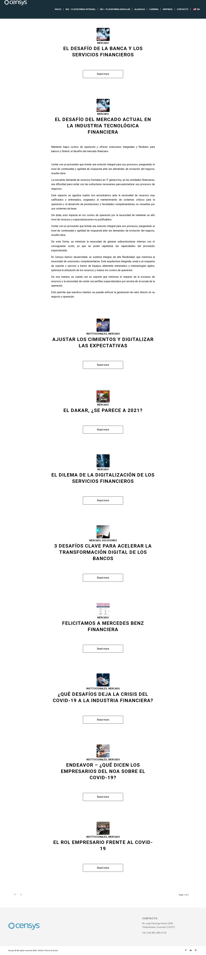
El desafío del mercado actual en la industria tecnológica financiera (103, 126)
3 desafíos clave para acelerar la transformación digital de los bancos (103, 552)
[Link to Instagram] (195, 950)
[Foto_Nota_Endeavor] (103, 750)
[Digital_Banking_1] (103, 679)
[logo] (15, 9)
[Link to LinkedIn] (190, 950)
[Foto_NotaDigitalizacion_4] (103, 460)
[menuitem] (58, 9)
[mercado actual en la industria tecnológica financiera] (103, 34)
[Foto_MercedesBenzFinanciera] (103, 608)
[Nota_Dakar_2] (103, 396)
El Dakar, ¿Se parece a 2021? (103, 410)
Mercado (103, 43)
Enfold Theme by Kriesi (48, 951)
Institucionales (96, 333)
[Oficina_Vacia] (103, 828)
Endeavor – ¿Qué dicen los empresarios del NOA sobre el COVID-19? (103, 771)
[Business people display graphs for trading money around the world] (103, 325)
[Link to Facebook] (185, 950)
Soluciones (109, 540)
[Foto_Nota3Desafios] (103, 531)
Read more (103, 74)
